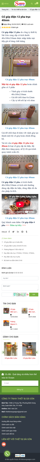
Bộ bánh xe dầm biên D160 (13, 260)
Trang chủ (5, 10)
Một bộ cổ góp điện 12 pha (14, 84)
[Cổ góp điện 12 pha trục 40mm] (20, 3)
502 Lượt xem (28, 24)
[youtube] (4, 444)
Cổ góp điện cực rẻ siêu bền (13, 242)
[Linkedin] (18, 232)
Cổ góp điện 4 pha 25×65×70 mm (15, 246)
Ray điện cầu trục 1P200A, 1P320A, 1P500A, (19, 253)
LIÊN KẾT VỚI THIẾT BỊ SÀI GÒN (17, 439)
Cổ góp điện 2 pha (11, 358)
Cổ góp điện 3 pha (29, 358)
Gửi (34, 294)
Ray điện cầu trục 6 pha (12, 257)
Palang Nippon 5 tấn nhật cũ (14, 249)
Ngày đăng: (7, 24)
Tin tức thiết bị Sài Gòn (19, 10)
